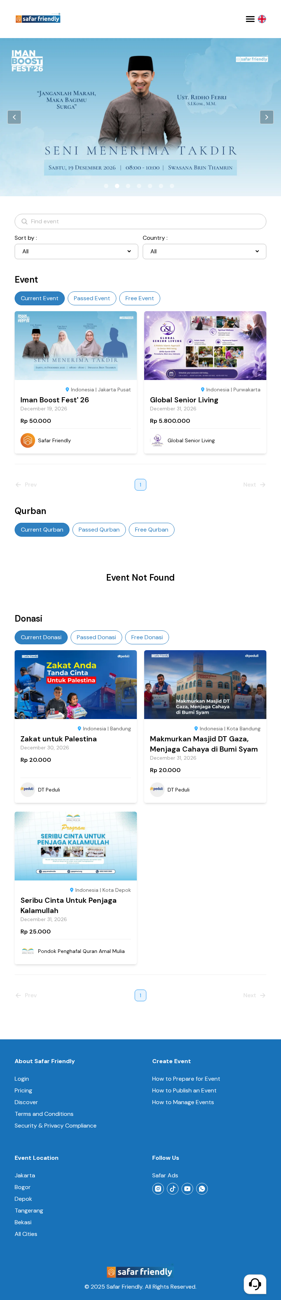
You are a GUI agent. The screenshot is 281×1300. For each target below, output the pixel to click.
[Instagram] (158, 1189)
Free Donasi (147, 637)
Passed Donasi (96, 637)
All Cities (26, 1234)
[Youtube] (187, 1189)
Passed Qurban (99, 529)
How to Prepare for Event (186, 1079)
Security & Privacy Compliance (56, 1125)
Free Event (139, 298)
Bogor (23, 1187)
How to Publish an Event (184, 1090)
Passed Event (92, 298)
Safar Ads (165, 1175)
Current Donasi (41, 637)
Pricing (23, 1090)
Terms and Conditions (44, 1114)
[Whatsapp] (202, 1189)
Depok (23, 1199)
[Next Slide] (267, 117)
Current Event (40, 298)
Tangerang (29, 1210)
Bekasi (23, 1222)
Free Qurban (151, 529)
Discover (26, 1102)
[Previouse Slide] (14, 117)
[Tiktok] (173, 1189)
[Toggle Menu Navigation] (250, 19)
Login (22, 1079)
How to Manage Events (183, 1102)
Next (249, 484)
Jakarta (25, 1175)
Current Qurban (42, 529)
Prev (31, 484)
